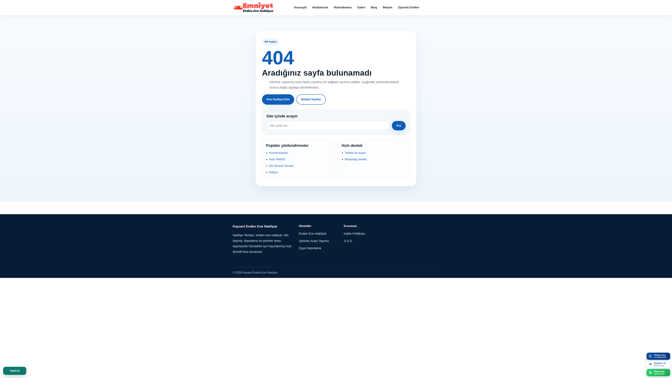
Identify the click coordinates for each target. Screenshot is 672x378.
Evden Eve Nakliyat (312, 233)
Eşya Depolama (310, 248)
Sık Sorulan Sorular (281, 165)
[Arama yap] (328, 125)
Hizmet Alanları (278, 152)
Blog (374, 7)
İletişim (387, 7)
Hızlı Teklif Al (277, 159)
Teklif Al (15, 370)
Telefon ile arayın (355, 152)
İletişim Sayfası (311, 99)
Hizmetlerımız (343, 7)
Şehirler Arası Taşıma (314, 241)
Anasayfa (300, 7)
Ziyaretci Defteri (408, 7)
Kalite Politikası (354, 233)
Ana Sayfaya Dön (278, 99)
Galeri (361, 7)
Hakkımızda (320, 7)
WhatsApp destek (356, 159)
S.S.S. (348, 241)
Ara (398, 125)
